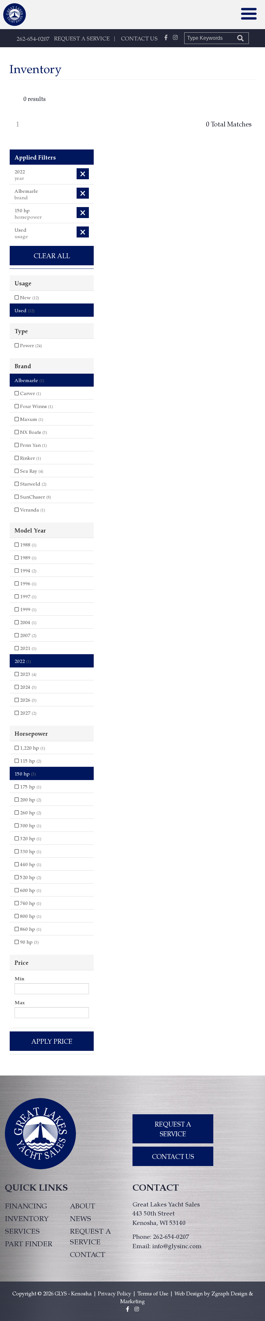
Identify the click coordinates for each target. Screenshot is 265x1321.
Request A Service (173, 1128)
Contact (87, 1254)
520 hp (30, 877)
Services (22, 1231)
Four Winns (36, 406)
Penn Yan (33, 445)
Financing (26, 1205)
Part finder (28, 1243)
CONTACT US (139, 38)
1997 (28, 596)
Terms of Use (152, 1293)
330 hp (30, 851)
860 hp (30, 929)
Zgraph (220, 1293)
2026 (28, 700)
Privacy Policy (114, 1293)
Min (19, 978)
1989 (28, 557)
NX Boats (33, 432)
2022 (23, 661)
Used (25, 310)
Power (30, 345)
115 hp (30, 760)
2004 (28, 622)
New (29, 297)
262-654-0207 (32, 38)
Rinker (30, 458)
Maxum (31, 419)
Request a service (90, 1236)
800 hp (30, 916)
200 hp (30, 799)
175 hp (30, 786)
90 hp (29, 942)
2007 (28, 635)
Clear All (52, 255)
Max (20, 1002)
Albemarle (29, 380)
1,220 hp (32, 747)
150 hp (25, 773)
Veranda (32, 509)
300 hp (30, 825)
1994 (28, 570)
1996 (28, 583)
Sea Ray (31, 471)
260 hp (30, 812)
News (80, 1218)
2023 (28, 674)
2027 (28, 713)
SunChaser (35, 496)
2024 (28, 687)
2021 (28, 648)
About (82, 1205)
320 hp (30, 838)
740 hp (30, 903)
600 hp (30, 890)
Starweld (33, 483)
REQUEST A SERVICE (82, 38)
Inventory (27, 1218)
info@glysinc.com (177, 1245)
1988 (28, 544)
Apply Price (51, 1041)
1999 (28, 609)
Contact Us (173, 1156)
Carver (30, 393)
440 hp (30, 864)
